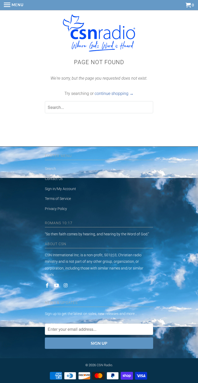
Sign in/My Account (60, 189)
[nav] (13, 5)
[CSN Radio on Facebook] (48, 285)
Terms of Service (58, 199)
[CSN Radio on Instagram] (66, 285)
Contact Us (54, 179)
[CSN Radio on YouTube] (57, 285)
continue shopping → (114, 93)
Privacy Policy (56, 209)
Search (50, 169)
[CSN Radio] (99, 34)
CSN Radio (104, 365)
